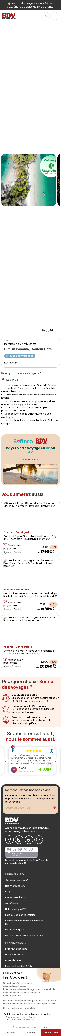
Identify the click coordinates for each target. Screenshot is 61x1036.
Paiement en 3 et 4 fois (18, 966)
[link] (46, 16)
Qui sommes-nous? (16, 880)
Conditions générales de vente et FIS (24, 922)
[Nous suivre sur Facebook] (9, 839)
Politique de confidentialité (20, 915)
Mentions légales (14, 929)
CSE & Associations (16, 897)
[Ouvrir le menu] (55, 16)
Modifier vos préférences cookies (24, 935)
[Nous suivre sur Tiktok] (29, 839)
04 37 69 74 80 (20, 849)
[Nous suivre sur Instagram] (19, 839)
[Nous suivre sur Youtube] (38, 839)
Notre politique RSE (15, 909)
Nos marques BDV (15, 886)
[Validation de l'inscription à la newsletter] (55, 808)
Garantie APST (13, 960)
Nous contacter (14, 954)
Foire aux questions (16, 948)
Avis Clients (11, 903)
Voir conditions (29, 459)
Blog (7, 891)
